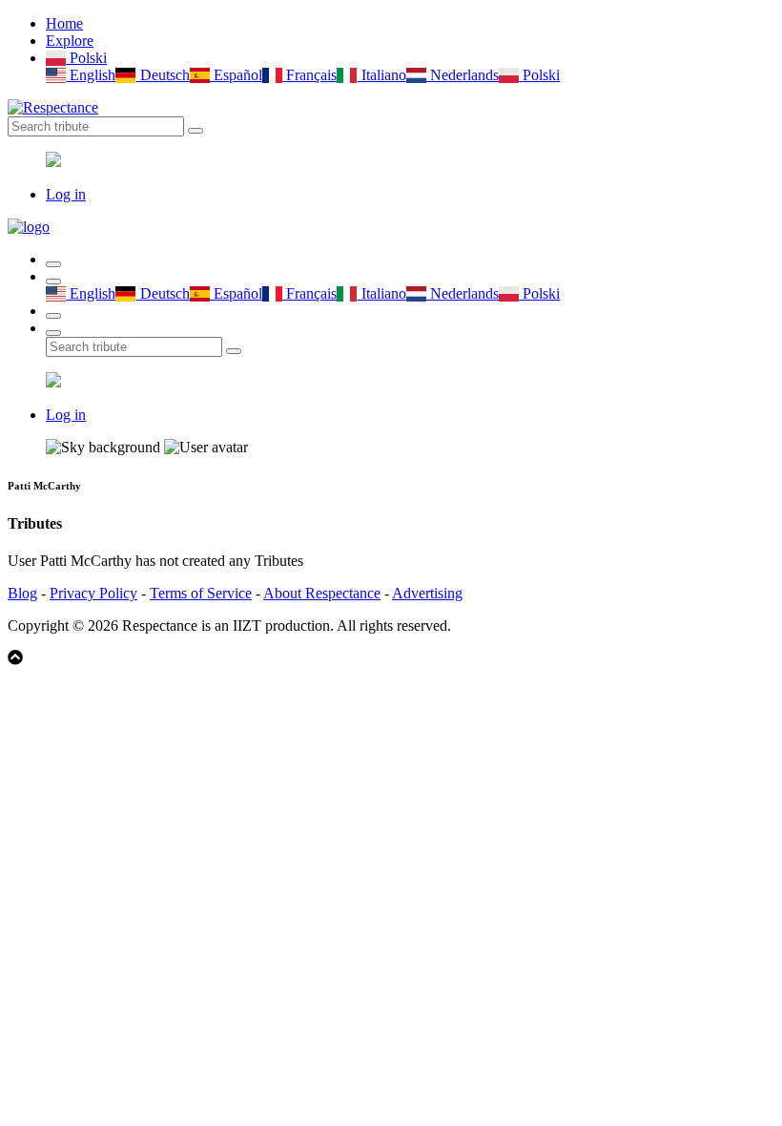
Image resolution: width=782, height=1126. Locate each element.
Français (309, 75)
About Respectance (322, 593)
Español (236, 75)
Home (64, 23)
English (90, 75)
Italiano (381, 75)
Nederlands (462, 75)
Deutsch (162, 75)
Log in (66, 194)
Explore (69, 40)
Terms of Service (201, 593)
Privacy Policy (93, 593)
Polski (86, 58)
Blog (22, 593)
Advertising (427, 593)
